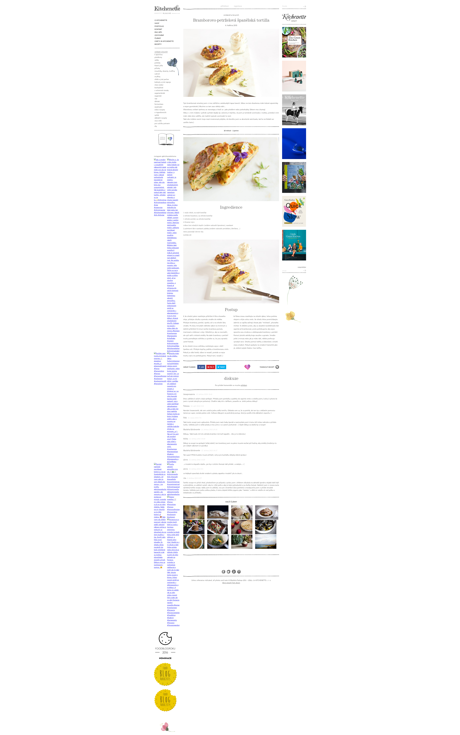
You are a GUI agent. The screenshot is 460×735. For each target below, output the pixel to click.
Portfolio (159, 26)
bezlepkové (159, 87)
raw (156, 98)
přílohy (157, 68)
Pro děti (158, 32)
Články (158, 38)
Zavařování (158, 107)
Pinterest (239, 572)
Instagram (234, 572)
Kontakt (158, 29)
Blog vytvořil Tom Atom (231, 582)
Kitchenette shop (294, 18)
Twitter (229, 572)
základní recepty (161, 118)
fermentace (159, 104)
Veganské (158, 96)
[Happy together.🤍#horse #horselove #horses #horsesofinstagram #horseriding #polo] (173, 507)
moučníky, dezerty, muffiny (165, 71)
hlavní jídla (159, 65)
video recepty (160, 109)
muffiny (157, 76)
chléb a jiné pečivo (162, 79)
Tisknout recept (267, 367)
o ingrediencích (160, 112)
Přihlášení (225, 6)
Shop (157, 23)
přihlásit (244, 385)
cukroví (157, 74)
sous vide (158, 120)
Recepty (158, 44)
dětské (157, 101)
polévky (157, 62)
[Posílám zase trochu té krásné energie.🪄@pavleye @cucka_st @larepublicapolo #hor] (160, 368)
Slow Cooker (159, 85)
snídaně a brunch (161, 51)
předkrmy (158, 57)
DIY (156, 126)
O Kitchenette (161, 20)
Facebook (223, 572)
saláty (157, 60)
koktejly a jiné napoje (163, 82)
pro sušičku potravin (162, 123)
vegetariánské (160, 93)
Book (166, 139)
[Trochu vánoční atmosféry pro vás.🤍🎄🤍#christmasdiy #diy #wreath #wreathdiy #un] (173, 479)
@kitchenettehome (169, 156)
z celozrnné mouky (162, 90)
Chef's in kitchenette (164, 41)
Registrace (238, 6)
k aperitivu (159, 54)
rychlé (157, 115)
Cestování (159, 35)
